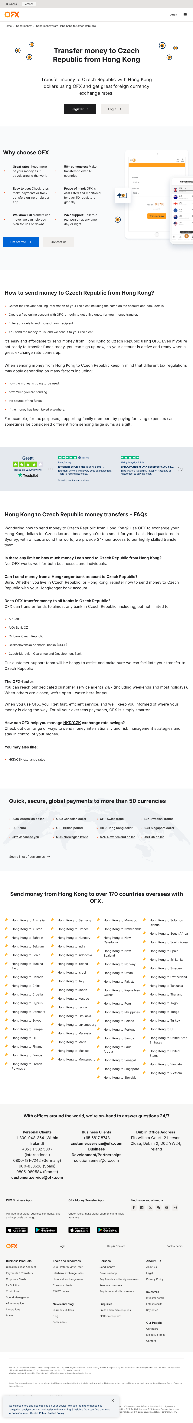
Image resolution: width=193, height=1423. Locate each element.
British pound (69, 828)
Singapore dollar (159, 828)
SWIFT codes (61, 1291)
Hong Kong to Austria (27, 929)
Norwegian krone (72, 837)
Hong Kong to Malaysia (74, 1033)
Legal (149, 1273)
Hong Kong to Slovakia (120, 1077)
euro (22, 828)
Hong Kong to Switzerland (168, 977)
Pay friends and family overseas (119, 1279)
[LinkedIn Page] (142, 1208)
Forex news (60, 1322)
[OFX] (12, 15)
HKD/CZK (72, 722)
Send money (24, 25)
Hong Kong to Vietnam (166, 1073)
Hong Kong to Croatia (27, 994)
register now (121, 582)
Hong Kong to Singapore (121, 1069)
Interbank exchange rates (68, 1273)
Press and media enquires (115, 1309)
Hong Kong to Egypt (26, 1020)
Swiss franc (112, 819)
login (72, 314)
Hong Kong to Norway (120, 964)
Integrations (13, 1309)
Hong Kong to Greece (73, 929)
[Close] (113, 1400)
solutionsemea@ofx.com (96, 1160)
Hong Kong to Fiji (24, 1038)
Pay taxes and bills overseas (117, 1291)
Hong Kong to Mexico (73, 1051)
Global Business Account (21, 1266)
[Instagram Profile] (175, 1208)
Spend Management (18, 1297)
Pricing (10, 1315)
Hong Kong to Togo (164, 1003)
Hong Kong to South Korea (169, 942)
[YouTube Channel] (167, 1208)
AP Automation (15, 1303)
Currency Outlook (63, 1309)
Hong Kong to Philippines (122, 1012)
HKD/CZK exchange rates (27, 759)
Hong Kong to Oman (118, 973)
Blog (55, 1316)
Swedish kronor (158, 819)
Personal (29, 3)
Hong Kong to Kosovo (73, 998)
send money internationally (88, 728)
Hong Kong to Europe (27, 1029)
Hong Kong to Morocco (120, 920)
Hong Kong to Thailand (166, 994)
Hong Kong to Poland (119, 1021)
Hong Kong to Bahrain (27, 938)
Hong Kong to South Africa (169, 933)
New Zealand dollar (121, 837)
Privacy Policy (155, 1279)
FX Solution (13, 1285)
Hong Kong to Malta (72, 1042)
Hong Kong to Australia (28, 920)
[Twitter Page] (150, 1208)
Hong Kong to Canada (27, 977)
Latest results (154, 1303)
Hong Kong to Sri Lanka (167, 959)
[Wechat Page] (158, 1208)
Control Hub (13, 1291)
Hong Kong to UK (162, 1029)
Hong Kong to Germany (74, 920)
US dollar (157, 837)
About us (151, 1266)
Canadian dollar (71, 819)
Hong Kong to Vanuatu (166, 1064)
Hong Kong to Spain (164, 951)
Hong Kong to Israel (72, 972)
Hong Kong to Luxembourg (77, 1024)
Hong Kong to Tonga (164, 1012)
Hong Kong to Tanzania (166, 986)
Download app (108, 1273)
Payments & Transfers (19, 1273)
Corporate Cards (16, 1279)
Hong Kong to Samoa (119, 1038)
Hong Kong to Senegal (120, 1060)
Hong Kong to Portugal (120, 1029)
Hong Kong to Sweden (166, 968)
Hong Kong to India (71, 946)
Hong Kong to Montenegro (77, 1059)
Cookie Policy (55, 1412)
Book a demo (174, 1246)
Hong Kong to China (26, 986)
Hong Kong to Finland (27, 1046)
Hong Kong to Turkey (165, 1020)
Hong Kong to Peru (117, 1003)
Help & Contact (116, 1246)
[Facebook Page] (134, 1208)
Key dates (152, 1309)
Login (173, 14)
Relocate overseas (111, 1285)
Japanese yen (25, 837)
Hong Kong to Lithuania (74, 1016)
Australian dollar (28, 819)
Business (11, 3)
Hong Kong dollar (116, 828)
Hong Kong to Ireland (73, 964)
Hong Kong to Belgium (28, 946)
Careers (151, 1340)
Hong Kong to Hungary (74, 938)
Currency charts (62, 1285)
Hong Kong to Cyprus (27, 1003)
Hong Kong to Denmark (28, 1012)
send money (150, 582)
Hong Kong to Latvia (72, 1007)
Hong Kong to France (27, 1055)
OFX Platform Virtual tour (68, 1266)
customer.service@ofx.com (37, 1177)
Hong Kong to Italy (71, 981)
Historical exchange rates (68, 1279)
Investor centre (155, 1297)
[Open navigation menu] (185, 14)
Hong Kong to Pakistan (120, 981)
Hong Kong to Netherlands (122, 929)
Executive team (155, 1334)
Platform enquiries (110, 1316)
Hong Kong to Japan (72, 990)
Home (8, 25)
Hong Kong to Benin (26, 955)
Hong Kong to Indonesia (75, 955)
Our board (152, 1328)
